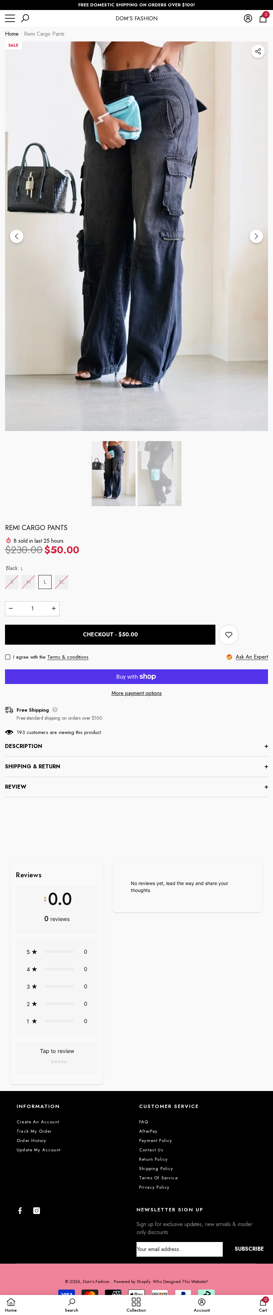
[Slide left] (16, 236)
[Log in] (248, 18)
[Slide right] (256, 236)
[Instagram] (36, 1210)
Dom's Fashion (97, 1281)
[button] (25, 18)
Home (12, 34)
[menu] (10, 18)
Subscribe (249, 1249)
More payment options (137, 693)
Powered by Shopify (132, 1281)
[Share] (258, 51)
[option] (136, 236)
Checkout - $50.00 (110, 634)
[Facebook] (20, 1210)
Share (258, 51)
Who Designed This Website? (180, 1281)
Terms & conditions (68, 657)
